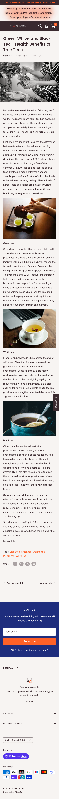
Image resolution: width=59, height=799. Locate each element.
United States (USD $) (15, 740)
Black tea (15, 551)
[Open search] (40, 26)
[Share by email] (33, 564)
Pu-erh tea (8, 556)
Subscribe (30, 641)
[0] (53, 26)
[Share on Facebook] (15, 564)
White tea (21, 556)
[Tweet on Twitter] (27, 564)
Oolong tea (39, 551)
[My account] (46, 26)
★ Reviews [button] (56, 402)
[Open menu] (5, 26)
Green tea (26, 551)
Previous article (15, 583)
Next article (45, 583)
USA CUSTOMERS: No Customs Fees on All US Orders (29, 2)
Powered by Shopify (12, 792)
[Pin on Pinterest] (21, 564)
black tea (7, 56)
